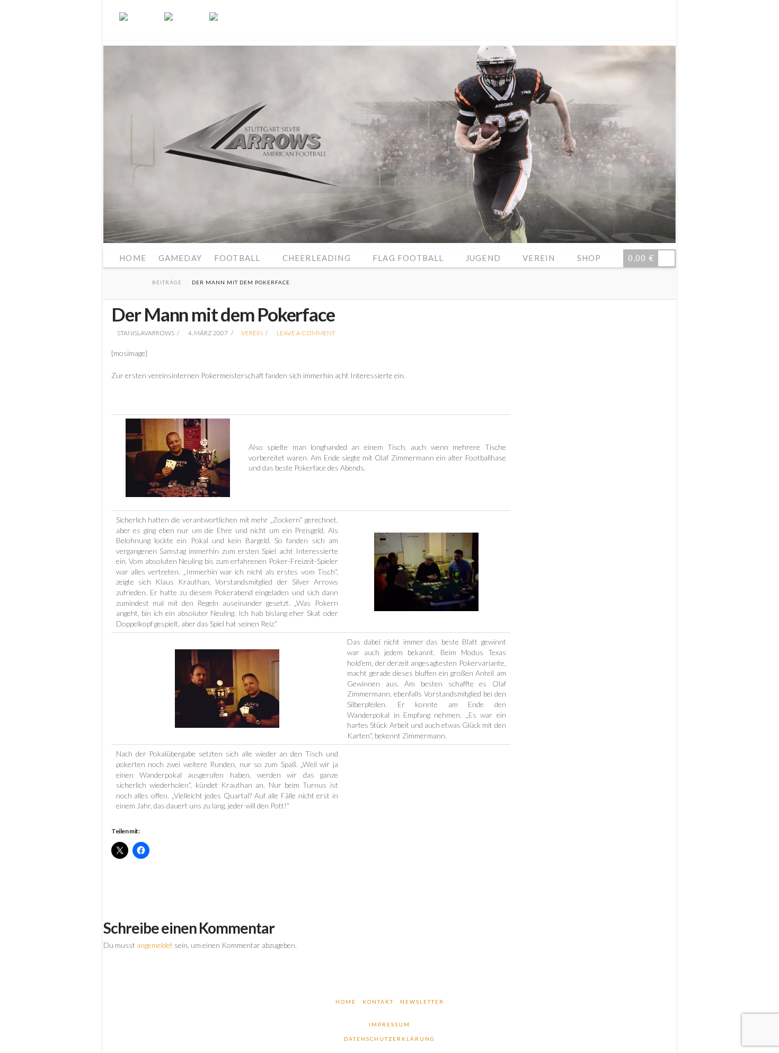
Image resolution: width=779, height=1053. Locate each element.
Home (345, 1001)
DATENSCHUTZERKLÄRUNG (389, 1038)
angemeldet (155, 945)
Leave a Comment (305, 333)
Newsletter (422, 1001)
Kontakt (378, 1001)
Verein (252, 333)
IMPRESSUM (389, 1024)
